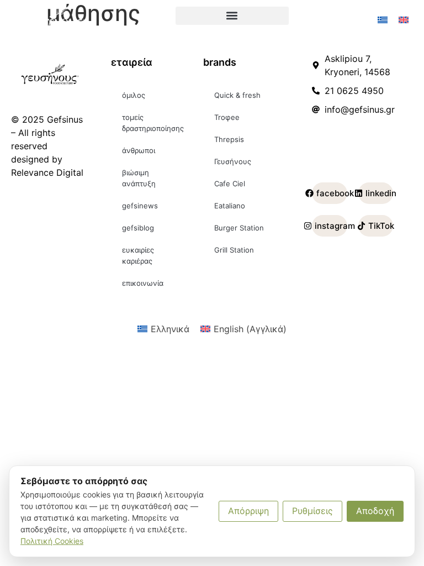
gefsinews (140, 205)
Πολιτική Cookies (51, 541)
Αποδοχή (375, 510)
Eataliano (229, 205)
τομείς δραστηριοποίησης (153, 123)
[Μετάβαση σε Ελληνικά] (382, 20)
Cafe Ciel (229, 183)
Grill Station (234, 249)
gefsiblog (138, 227)
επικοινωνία (142, 283)
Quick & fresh (237, 95)
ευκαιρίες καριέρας (138, 255)
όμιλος (133, 95)
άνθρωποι (138, 150)
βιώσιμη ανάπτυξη (139, 178)
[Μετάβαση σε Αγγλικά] (403, 20)
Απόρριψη (248, 510)
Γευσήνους (232, 161)
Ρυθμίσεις (312, 510)
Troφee (227, 117)
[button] (232, 16)
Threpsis (229, 139)
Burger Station (239, 227)
